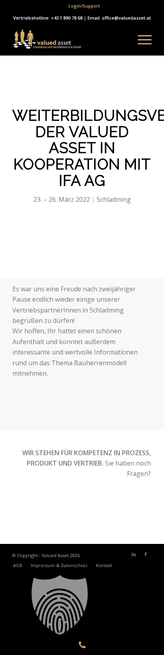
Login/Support (84, 6)
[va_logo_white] (68, 40)
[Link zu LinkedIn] (134, 554)
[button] (82, 605)
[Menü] (141, 40)
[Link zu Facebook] (146, 554)
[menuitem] (84, 6)
